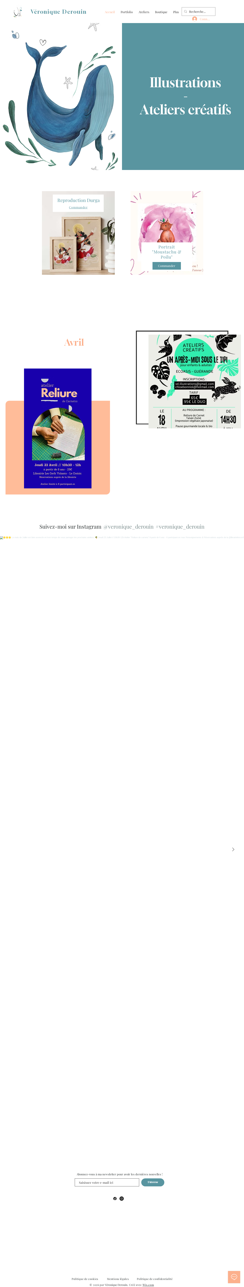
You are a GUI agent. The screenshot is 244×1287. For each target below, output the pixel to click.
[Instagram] (122, 1198)
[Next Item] (233, 849)
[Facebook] (115, 1198)
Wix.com (148, 1285)
